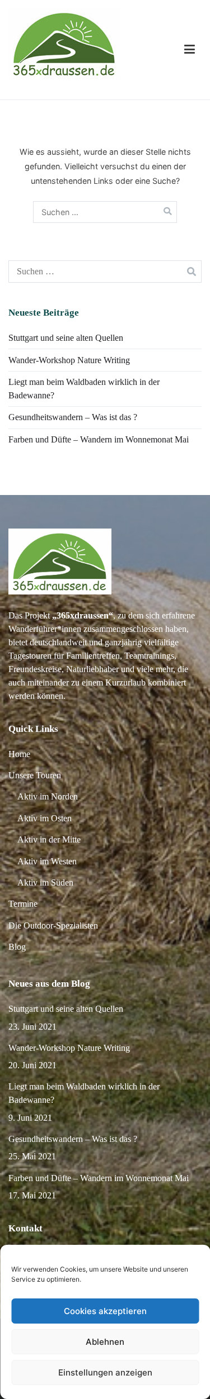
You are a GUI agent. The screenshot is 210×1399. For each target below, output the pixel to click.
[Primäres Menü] (189, 49)
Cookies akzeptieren (105, 1311)
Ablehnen (105, 1341)
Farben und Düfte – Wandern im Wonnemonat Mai (98, 439)
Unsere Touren (34, 775)
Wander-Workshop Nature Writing (69, 360)
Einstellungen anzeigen (105, 1372)
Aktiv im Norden (47, 796)
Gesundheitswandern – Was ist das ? (72, 417)
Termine (23, 903)
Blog (17, 946)
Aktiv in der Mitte (49, 839)
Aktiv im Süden (45, 882)
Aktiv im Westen (47, 861)
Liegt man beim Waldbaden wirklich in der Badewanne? (84, 388)
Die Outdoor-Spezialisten (53, 925)
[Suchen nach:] (105, 212)
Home (19, 754)
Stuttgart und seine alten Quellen (65, 337)
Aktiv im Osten (44, 818)
